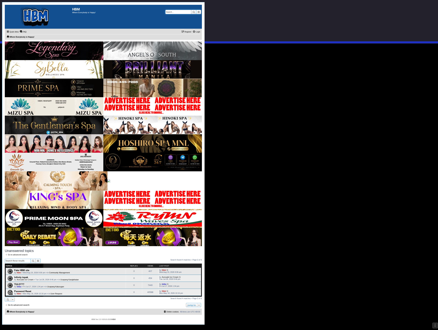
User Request (56, 294)
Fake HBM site (21, 270)
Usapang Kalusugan (55, 287)
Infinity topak (21, 277)
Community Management (59, 273)
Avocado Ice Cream (25, 280)
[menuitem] (23, 32)
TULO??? (19, 284)
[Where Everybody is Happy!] (38, 17)
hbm (19, 273)
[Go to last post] (167, 270)
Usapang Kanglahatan (69, 280)
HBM (113, 319)
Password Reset (22, 291)
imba (19, 287)
